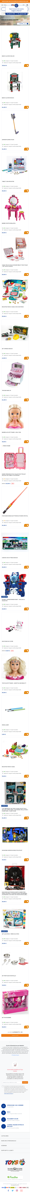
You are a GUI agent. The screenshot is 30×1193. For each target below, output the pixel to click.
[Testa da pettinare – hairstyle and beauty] (15, 667)
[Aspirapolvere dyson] (15, 124)
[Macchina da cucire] (15, 626)
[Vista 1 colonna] (27, 24)
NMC (18, 1185)
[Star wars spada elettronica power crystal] (15, 500)
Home (2, 17)
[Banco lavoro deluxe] (15, 40)
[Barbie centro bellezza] (15, 207)
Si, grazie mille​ (11, 14)
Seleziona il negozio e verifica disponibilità (12, 62)
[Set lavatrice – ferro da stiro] (15, 918)
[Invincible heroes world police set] (15, 835)
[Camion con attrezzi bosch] (15, 542)
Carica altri (15, 1035)
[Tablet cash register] (15, 166)
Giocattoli (8, 17)
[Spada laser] (15, 709)
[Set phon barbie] (15, 1002)
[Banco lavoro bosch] (15, 82)
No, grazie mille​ (22, 14)
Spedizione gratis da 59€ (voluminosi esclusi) (15, 1)
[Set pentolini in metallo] (15, 960)
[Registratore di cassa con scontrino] (15, 291)
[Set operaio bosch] (15, 333)
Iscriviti (25, 1082)
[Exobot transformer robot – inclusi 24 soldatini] (15, 584)
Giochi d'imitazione (17, 17)
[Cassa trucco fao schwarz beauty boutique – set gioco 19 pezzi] (15, 249)
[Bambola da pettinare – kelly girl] (15, 416)
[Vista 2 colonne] (25, 24)
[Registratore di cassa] (15, 751)
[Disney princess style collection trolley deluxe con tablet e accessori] (15, 458)
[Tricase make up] (15, 375)
